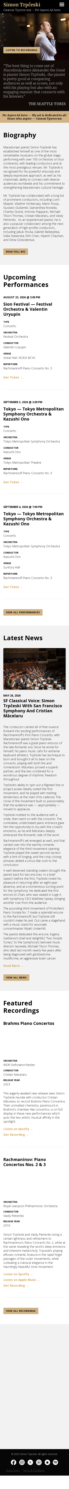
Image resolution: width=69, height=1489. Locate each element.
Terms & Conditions (34, 1470)
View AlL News (16, 977)
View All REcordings (21, 1310)
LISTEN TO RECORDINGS (21, 50)
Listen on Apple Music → (21, 1280)
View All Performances (23, 612)
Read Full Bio (15, 251)
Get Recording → (16, 1135)
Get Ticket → (13, 377)
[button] (62, 5)
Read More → (13, 966)
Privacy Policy (13, 1470)
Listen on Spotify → (18, 1129)
